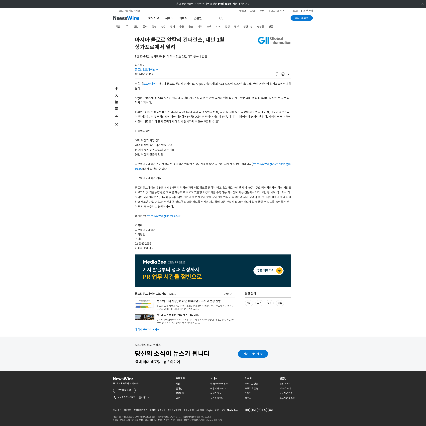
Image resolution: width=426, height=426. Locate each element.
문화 (145, 26)
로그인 (296, 10)
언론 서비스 (285, 383)
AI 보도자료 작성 (276, 10)
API (223, 410)
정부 (236, 26)
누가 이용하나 (216, 398)
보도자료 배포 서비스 (129, 10)
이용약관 (128, 410)
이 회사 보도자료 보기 (147, 329)
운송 (191, 26)
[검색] (220, 18)
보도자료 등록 (301, 17)
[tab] (192, 378)
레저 (200, 26)
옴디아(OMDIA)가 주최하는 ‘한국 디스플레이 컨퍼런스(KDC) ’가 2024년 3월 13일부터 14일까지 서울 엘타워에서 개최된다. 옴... (195, 321)
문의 (262, 10)
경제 (172, 26)
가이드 (183, 18)
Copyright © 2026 (214, 420)
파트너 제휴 (189, 410)
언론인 (198, 18)
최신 (117, 26)
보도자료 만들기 (252, 383)
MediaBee (232, 410)
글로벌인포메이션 (146, 69)
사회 (218, 26)
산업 (136, 26)
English (210, 410)
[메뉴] (115, 11)
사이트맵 (200, 410)
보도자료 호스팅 (287, 398)
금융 (181, 26)
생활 (154, 26)
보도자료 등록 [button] (124, 390)
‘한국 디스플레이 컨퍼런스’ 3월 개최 (178, 315)
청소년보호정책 (174, 410)
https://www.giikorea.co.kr (163, 216)
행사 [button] (269, 303)
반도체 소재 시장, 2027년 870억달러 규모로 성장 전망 (189, 301)
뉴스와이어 (149, 84)
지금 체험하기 (241, 3)
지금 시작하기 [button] (251, 353)
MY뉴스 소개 (285, 388)
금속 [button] (259, 303)
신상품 (260, 26)
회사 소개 (117, 410)
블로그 (242, 10)
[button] (277, 74)
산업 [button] (249, 303)
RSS (173, 293)
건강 (163, 26)
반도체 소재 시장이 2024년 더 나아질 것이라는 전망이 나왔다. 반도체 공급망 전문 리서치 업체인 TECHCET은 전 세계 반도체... (195, 307)
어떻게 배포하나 (217, 388)
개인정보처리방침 (157, 410)
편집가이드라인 (141, 410)
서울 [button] (280, 303)
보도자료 (153, 18)
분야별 (179, 388)
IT (127, 26)
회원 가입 (308, 10)
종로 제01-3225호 (203, 417)
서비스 (169, 18)
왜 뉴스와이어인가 (219, 383)
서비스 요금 (215, 393)
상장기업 (247, 26)
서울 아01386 (132, 420)
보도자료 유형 (251, 388)
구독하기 (227, 293)
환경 (227, 26)
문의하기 (143, 397)
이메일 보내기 (144, 248)
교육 (209, 26)
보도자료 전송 (286, 393)
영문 (271, 26)
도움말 (253, 10)
